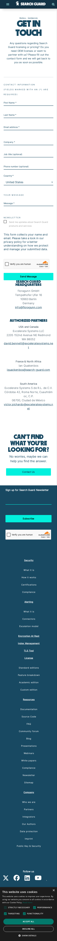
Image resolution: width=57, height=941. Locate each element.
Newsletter (29, 775)
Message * (9, 203)
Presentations (29, 746)
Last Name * (10, 115)
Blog (28, 738)
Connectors (28, 619)
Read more (27, 902)
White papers (28, 760)
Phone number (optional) (16, 166)
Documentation (28, 709)
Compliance (28, 592)
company (29, 792)
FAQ (29, 724)
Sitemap (28, 782)
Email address (12, 501)
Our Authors (29, 824)
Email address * (11, 127)
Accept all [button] (28, 921)
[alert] (28, 914)
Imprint (29, 838)
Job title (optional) (13, 154)
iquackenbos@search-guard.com (28, 369)
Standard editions (29, 667)
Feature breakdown (29, 675)
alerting (28, 601)
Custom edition (28, 689)
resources (29, 699)
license (28, 658)
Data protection (29, 831)
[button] (28, 935)
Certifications (28, 584)
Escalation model (28, 626)
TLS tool (29, 650)
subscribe (28, 518)
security (29, 560)
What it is (29, 570)
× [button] (53, 890)
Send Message (28, 276)
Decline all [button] (28, 929)
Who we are (28, 802)
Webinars (29, 753)
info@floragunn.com (28, 307)
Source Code (29, 716)
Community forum (29, 731)
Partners (29, 809)
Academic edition (29, 682)
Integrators (28, 816)
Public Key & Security (29, 846)
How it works (29, 577)
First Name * (10, 102)
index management (29, 643)
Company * (9, 142)
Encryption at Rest (28, 636)
